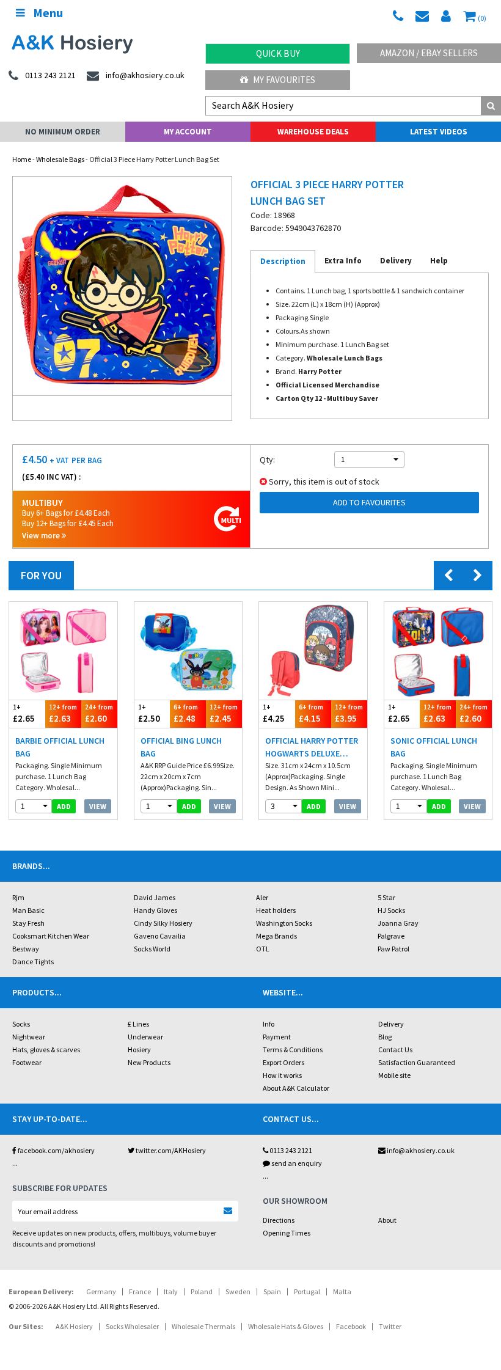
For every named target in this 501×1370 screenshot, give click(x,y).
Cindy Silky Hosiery (163, 923)
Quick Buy (278, 53)
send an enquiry (296, 1163)
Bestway (25, 948)
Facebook (351, 1326)
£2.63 (63, 714)
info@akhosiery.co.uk (421, 1150)
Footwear (27, 1062)
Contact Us (395, 1049)
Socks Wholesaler (132, 1326)
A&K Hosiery (74, 1326)
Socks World (152, 948)
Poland (202, 1291)
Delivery (391, 1023)
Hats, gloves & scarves (46, 1049)
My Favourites (283, 80)
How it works (282, 1075)
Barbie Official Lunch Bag (59, 747)
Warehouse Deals (313, 131)
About (387, 1220)
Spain (272, 1291)
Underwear (145, 1036)
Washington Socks (284, 923)
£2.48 (186, 714)
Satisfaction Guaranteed (416, 1062)
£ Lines (138, 1023)
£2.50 (149, 714)
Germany (101, 1291)
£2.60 (99, 714)
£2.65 (24, 714)
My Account (188, 131)
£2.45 (224, 714)
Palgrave (391, 935)
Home (21, 159)
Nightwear (28, 1036)
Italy (171, 1291)
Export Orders (283, 1062)
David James (154, 897)
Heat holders (276, 910)
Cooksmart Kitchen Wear (50, 935)
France (140, 1291)
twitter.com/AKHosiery (170, 1150)
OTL (262, 948)
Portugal (307, 1291)
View (97, 806)
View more (42, 535)
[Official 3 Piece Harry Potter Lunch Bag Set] (122, 286)
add (64, 806)
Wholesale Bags (60, 159)
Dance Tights (33, 961)
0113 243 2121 (290, 1150)
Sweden (237, 1291)
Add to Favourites (369, 502)
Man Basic (28, 910)
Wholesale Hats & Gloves (285, 1326)
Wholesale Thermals (203, 1326)
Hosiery (139, 1049)
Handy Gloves (155, 910)
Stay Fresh (28, 923)
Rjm (18, 897)
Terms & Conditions (293, 1049)
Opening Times (286, 1232)
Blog (385, 1036)
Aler (262, 897)
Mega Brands (276, 935)
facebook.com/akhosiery (55, 1150)
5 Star (386, 897)
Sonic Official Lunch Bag (433, 747)
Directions (278, 1220)
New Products (149, 1062)
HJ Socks (391, 910)
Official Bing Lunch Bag (181, 747)
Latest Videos (438, 131)
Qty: (267, 459)
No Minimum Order (62, 131)
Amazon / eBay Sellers (429, 53)
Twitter (390, 1326)
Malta (342, 1291)
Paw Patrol (393, 948)
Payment (277, 1036)
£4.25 (274, 714)
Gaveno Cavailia (160, 935)
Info (268, 1023)
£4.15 (311, 714)
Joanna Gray (398, 923)
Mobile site (394, 1075)
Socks (21, 1023)
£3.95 (349, 714)
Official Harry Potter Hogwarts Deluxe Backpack (311, 747)
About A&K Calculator (296, 1088)
